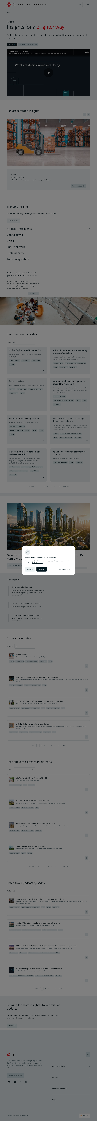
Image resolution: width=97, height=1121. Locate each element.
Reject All (30, 569)
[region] (48, 560)
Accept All (41, 569)
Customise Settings (65, 569)
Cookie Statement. (37, 563)
